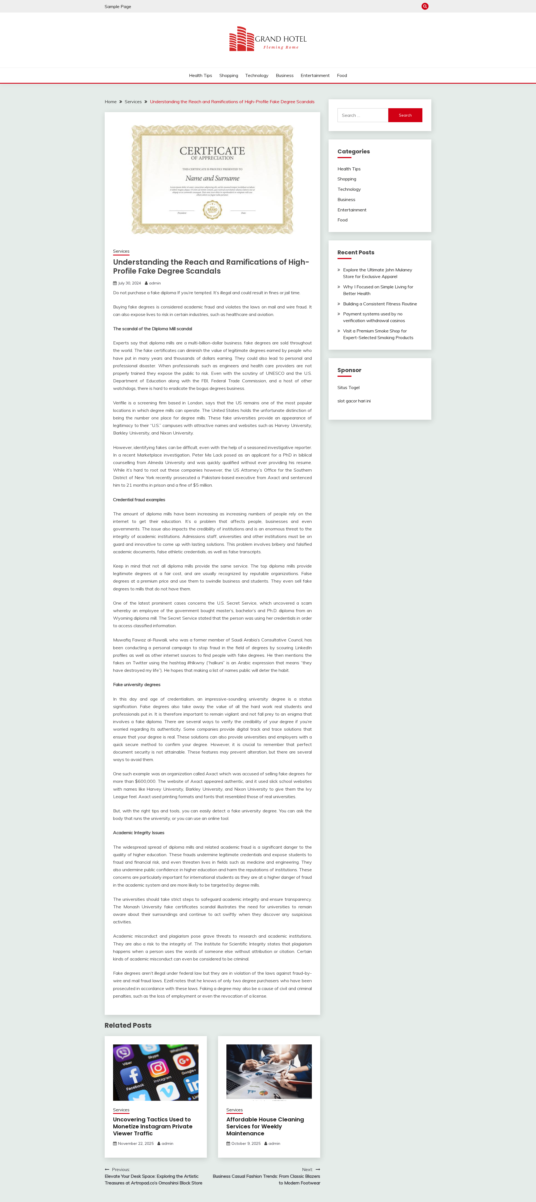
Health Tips (200, 75)
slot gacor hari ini (354, 401)
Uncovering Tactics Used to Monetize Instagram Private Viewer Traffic (153, 1126)
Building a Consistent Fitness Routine (380, 303)
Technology (257, 75)
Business (285, 75)
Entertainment (315, 75)
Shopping (228, 75)
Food (342, 75)
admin (155, 283)
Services (121, 251)
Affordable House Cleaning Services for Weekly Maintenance (265, 1126)
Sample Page (118, 6)
